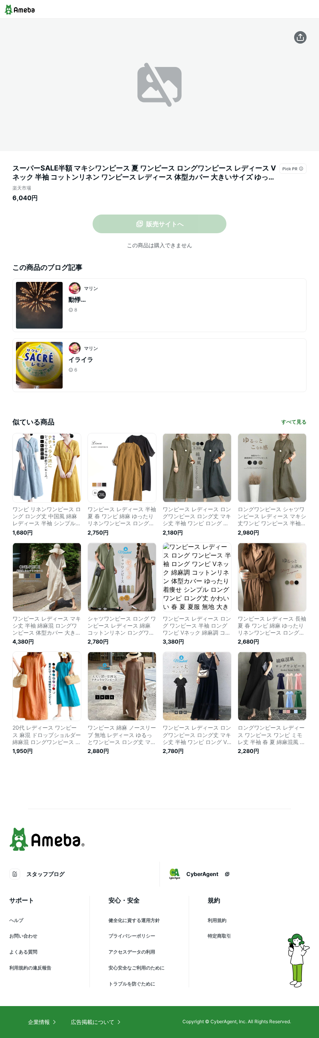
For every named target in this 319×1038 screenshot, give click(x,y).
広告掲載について (92, 1022)
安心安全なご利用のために (137, 968)
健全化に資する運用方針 (134, 920)
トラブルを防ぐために (132, 984)
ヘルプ (16, 920)
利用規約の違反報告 (30, 968)
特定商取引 (219, 936)
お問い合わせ (23, 936)
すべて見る (294, 422)
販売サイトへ (165, 224)
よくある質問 (23, 952)
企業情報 (39, 1022)
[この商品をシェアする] (300, 37)
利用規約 (217, 920)
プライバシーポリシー (132, 936)
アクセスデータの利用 (132, 952)
